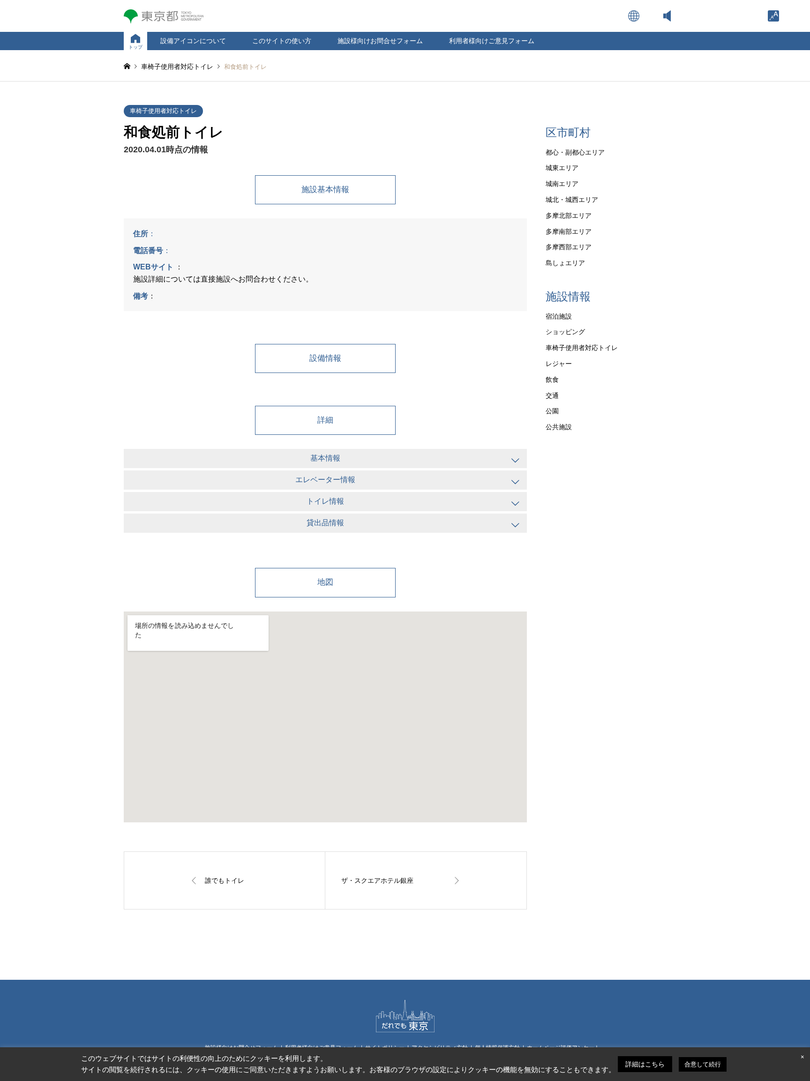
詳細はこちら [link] (645, 1064)
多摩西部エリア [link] (569, 247)
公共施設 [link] (559, 427)
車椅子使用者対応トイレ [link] (163, 110)
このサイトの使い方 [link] (281, 41)
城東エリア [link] (562, 167)
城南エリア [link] (562, 183)
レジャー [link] (559, 363)
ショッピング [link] (565, 331)
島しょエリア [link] (565, 263)
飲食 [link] (552, 379)
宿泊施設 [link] (559, 316)
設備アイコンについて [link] (193, 41)
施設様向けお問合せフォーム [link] (380, 41)
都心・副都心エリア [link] (575, 152)
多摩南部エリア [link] (569, 231)
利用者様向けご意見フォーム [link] (491, 41)
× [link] (802, 1056)
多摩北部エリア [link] (569, 215)
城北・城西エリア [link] (572, 199)
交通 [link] (552, 395)
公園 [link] (552, 411)
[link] (773, 16)
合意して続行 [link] (702, 1064)
